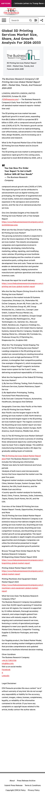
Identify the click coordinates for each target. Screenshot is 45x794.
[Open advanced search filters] (35, 20)
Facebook (6, 670)
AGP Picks (5, 3)
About (12, 780)
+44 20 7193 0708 (9, 660)
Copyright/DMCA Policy (16, 790)
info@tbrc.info (8, 663)
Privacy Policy (34, 790)
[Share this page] (41, 20)
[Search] (30, 20)
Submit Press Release (13, 785)
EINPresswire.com (10, 99)
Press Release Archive (26, 780)
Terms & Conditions (33, 785)
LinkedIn (5, 676)
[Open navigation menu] (4, 20)
